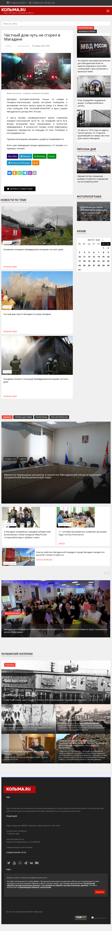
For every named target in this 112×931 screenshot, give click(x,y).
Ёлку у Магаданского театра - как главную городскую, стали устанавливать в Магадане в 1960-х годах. (28, 729)
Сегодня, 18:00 (9, 563)
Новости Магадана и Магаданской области (18, 13)
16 (108, 256)
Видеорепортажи (12, 613)
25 (84, 265)
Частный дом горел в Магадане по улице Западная (27, 314)
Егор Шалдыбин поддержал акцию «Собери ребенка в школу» (91, 103)
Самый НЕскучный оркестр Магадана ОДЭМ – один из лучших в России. (26, 758)
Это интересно (59, 417)
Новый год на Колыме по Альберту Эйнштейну (82, 720)
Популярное (86, 27)
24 (79, 265)
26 (89, 265)
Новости (22, 459)
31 (79, 269)
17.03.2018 (7, 372)
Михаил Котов (87, 169)
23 (108, 261)
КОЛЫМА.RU (13, 10)
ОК (36, 163)
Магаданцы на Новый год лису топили (23, 724)
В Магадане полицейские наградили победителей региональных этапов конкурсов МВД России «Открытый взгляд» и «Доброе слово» (27, 534)
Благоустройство (44, 560)
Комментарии (87, 31)
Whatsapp (40, 156)
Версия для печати (14, 93)
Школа (62, 544)
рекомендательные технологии (35, 887)
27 (94, 265)
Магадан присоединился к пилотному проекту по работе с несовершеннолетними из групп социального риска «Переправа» (55, 630)
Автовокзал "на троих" (19, 695)
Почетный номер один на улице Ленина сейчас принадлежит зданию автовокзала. (45, 699)
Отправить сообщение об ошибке (36, 93)
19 (89, 261)
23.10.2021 (7, 307)
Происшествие (23, 417)
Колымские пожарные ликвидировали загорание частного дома (33, 249)
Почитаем (9, 665)
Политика (41, 417)
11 (84, 256)
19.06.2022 (7, 242)
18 (84, 261)
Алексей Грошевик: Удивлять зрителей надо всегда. (26, 752)
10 (79, 256)
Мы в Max (12, 156)
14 (99, 256)
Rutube (52, 156)
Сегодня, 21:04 (10, 459)
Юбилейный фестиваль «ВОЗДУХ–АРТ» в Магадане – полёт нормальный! (93, 210)
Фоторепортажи (89, 196)
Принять (99, 891)
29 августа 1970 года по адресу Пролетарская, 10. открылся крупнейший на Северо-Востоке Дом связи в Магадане (93, 134)
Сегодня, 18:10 (64, 524)
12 (89, 256)
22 (103, 261)
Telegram (26, 156)
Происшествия (24, 46)
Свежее (7, 417)
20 (94, 261)
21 (99, 261)
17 (79, 261)
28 (99, 265)
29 (103, 265)
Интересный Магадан (20, 163)
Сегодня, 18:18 (9, 524)
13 (94, 256)
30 (108, 265)
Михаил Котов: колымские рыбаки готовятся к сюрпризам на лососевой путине (93, 179)
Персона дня (86, 149)
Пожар (8, 46)
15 (103, 256)
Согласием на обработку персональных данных (65, 885)
